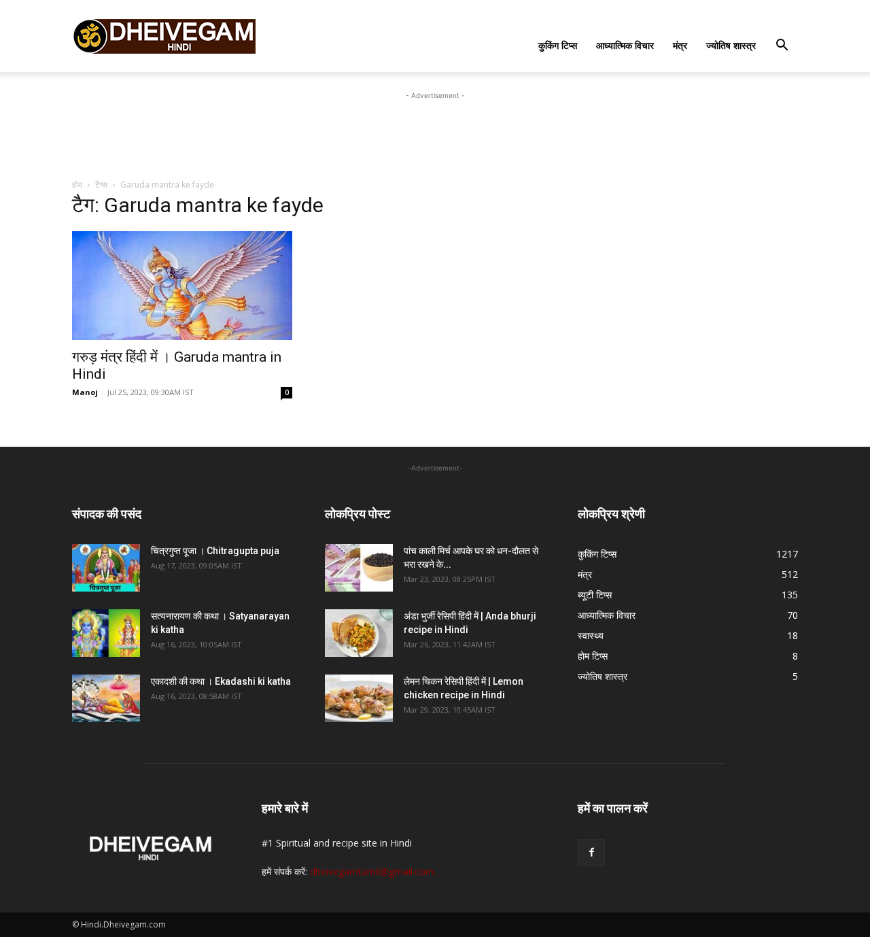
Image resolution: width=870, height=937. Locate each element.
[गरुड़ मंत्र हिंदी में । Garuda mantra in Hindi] (182, 285)
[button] (781, 46)
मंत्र (680, 45)
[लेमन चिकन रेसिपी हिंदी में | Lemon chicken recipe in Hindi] (359, 698)
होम (77, 184)
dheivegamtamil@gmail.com (372, 871)
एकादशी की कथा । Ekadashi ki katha (221, 681)
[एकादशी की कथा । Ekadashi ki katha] (106, 698)
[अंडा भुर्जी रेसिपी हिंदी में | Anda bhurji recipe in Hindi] (359, 633)
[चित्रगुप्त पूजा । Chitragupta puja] (106, 568)
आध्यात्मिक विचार (625, 45)
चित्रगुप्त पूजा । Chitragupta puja (215, 550)
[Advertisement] (435, 133)
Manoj (85, 392)
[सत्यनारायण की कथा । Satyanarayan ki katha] (106, 633)
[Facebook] (591, 852)
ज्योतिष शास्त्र (731, 45)
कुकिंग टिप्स (557, 45)
